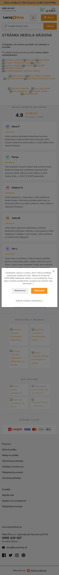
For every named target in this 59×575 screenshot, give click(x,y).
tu (33, 283)
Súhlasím (39, 290)
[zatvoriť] (53, 271)
